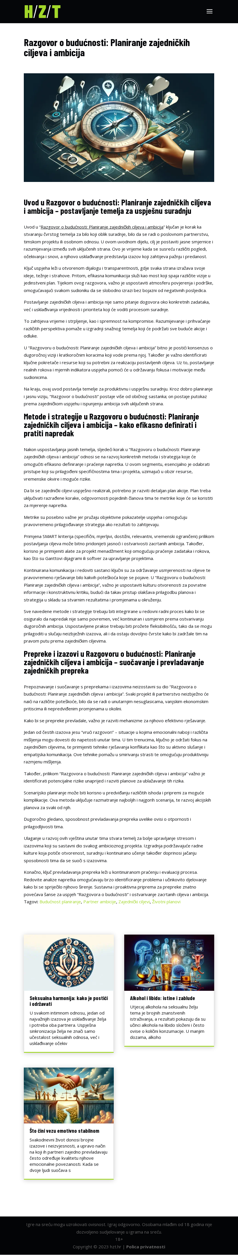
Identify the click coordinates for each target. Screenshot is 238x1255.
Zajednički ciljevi (134, 901)
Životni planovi (166, 901)
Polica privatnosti (145, 1246)
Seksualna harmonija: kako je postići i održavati (69, 1001)
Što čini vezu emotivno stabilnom (64, 1130)
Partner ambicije (99, 901)
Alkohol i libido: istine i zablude (162, 998)
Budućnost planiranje (60, 901)
